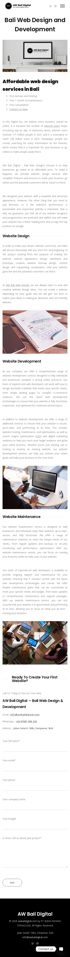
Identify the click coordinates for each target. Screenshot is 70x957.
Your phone (9, 780)
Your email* (9, 760)
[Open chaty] (61, 949)
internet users (52, 126)
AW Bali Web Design (17, 285)
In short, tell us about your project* (22, 838)
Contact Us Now (18, 109)
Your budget (9, 818)
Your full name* (11, 741)
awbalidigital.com (27, 921)
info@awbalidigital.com (35, 937)
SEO (38, 436)
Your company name (14, 799)
